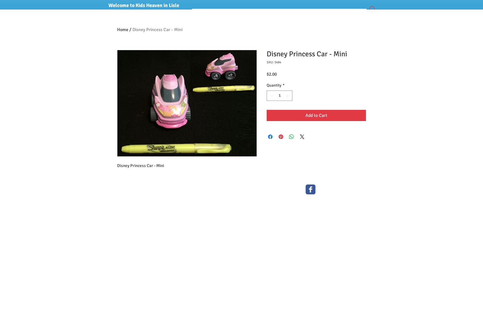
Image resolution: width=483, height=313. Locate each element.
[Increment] (288, 96)
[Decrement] (270, 96)
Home (122, 30)
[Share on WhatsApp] (291, 136)
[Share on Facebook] (270, 136)
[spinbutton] (279, 96)
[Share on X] (302, 136)
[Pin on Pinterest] (281, 136)
